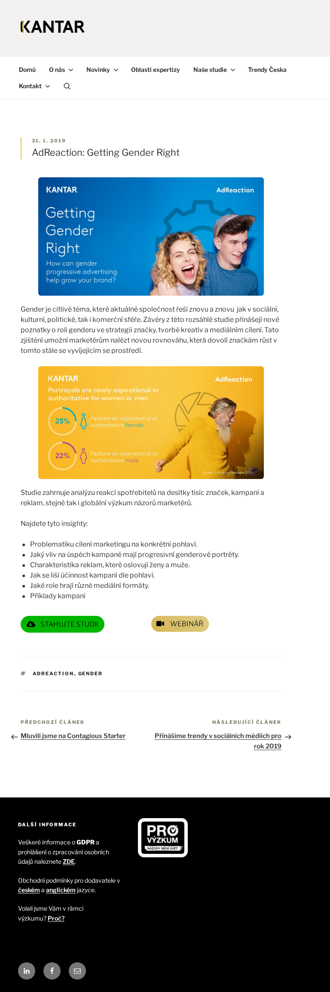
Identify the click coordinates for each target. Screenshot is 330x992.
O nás (57, 69)
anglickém (61, 889)
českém (29, 889)
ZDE (69, 861)
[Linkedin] (26, 971)
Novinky (98, 69)
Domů (27, 69)
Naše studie (210, 69)
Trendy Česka (267, 69)
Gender (90, 674)
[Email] (77, 971)
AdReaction (53, 674)
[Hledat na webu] (67, 86)
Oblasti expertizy (155, 69)
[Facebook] (52, 971)
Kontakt (30, 86)
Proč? (56, 918)
